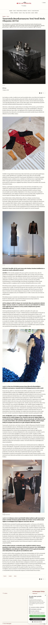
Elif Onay (4, 88)
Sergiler (10, 576)
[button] (37, 621)
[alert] (37, 609)
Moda (15, 576)
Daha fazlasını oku (36, 604)
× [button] (45, 595)
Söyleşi (7, 16)
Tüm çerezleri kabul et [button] (37, 615)
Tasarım (4, 16)
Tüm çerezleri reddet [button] (37, 619)
